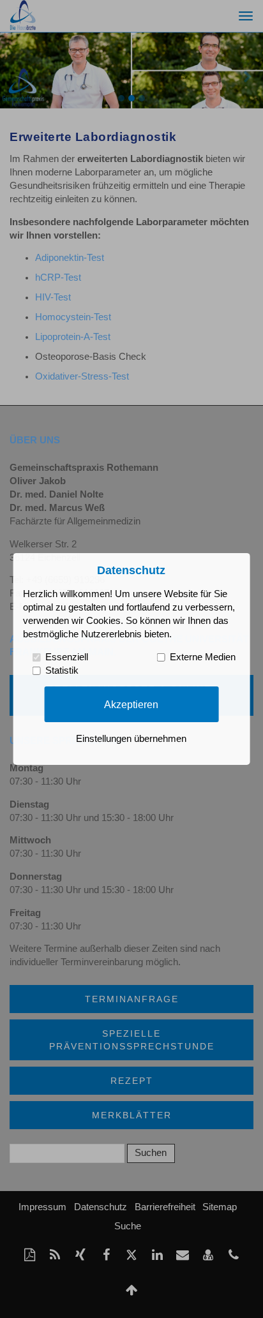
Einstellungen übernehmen (131, 739)
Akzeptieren (131, 703)
